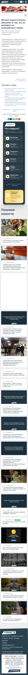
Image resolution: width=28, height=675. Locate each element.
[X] (11, 119)
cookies (16, 651)
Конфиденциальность (8, 645)
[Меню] (26, 2)
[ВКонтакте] (8, 119)
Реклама (4, 643)
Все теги (7, 636)
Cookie (20, 656)
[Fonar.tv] (4, 2)
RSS (3, 636)
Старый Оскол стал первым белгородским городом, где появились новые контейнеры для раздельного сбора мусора (15, 94)
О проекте (5, 638)
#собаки (14, 111)
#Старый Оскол (7, 109)
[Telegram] (15, 119)
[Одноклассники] (17, 119)
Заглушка (16, 638)
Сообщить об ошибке (17, 636)
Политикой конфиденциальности (13, 667)
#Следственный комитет (19, 109)
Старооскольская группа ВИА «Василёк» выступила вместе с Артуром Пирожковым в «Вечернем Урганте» (15, 104)
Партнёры (5, 640)
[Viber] (19, 119)
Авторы (11, 638)
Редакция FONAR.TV (21, 79)
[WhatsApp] (13, 119)
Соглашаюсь (14, 670)
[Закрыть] (25, 15)
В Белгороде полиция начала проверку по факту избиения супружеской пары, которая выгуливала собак (15, 99)
